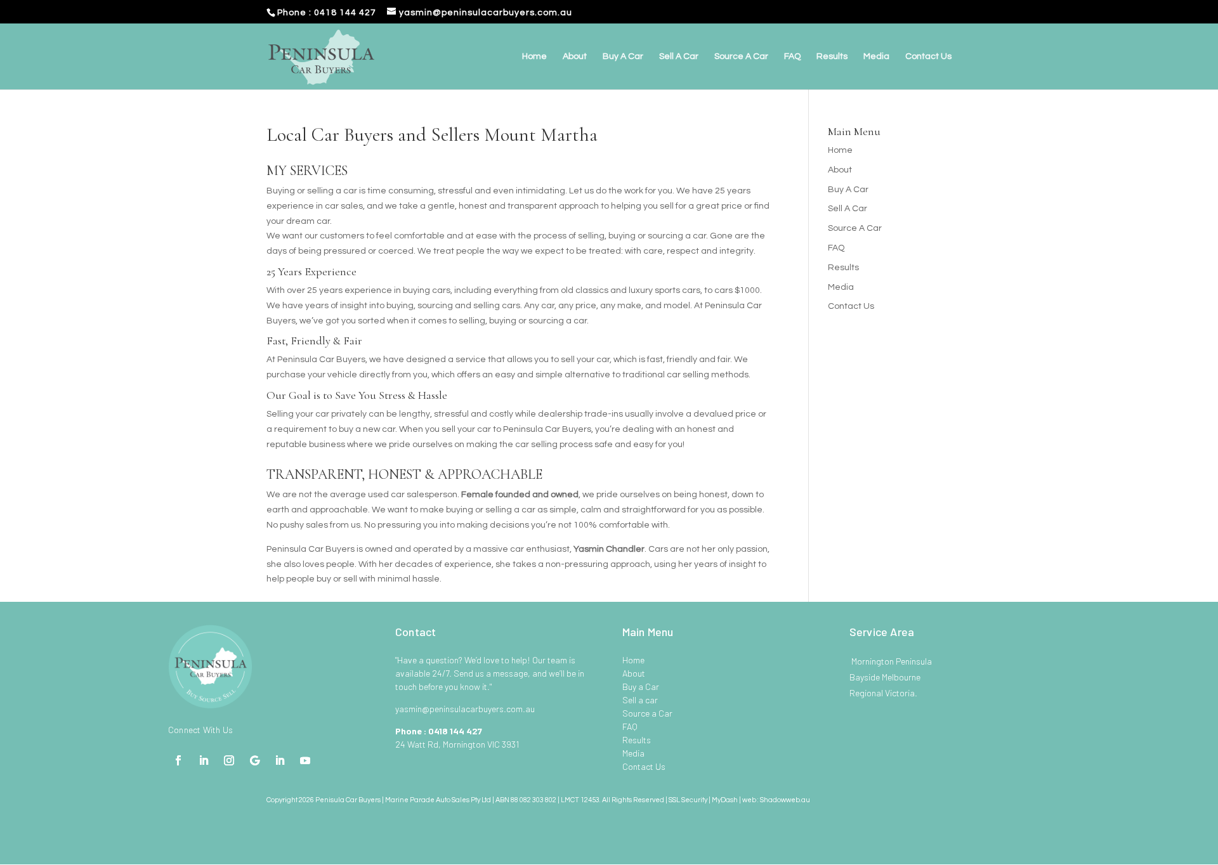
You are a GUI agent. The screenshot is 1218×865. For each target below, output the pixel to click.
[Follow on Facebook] (178, 760)
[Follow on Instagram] (229, 760)
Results (832, 56)
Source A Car (741, 56)
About (575, 56)
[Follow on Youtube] (305, 760)
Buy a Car (640, 686)
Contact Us (928, 56)
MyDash (725, 800)
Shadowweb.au (785, 800)
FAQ (792, 56)
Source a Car (647, 713)
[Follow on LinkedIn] (203, 760)
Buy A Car (623, 56)
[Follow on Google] (254, 760)
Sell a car (640, 699)
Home (534, 56)
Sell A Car (678, 56)
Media (876, 56)
